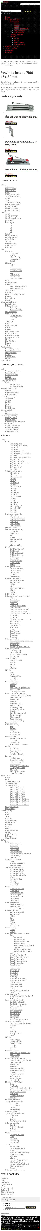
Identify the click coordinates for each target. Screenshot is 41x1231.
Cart (7, 1209)
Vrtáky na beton (19, 63)
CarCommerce (19, 33)
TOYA (16, 40)
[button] (6, 13)
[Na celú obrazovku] (4, 1213)
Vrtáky (10, 63)
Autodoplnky (14, 21)
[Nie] (21, 1229)
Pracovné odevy (19, 44)
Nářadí (9, 61)
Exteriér (16, 25)
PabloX (12, 1200)
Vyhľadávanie (26, 11)
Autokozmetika (19, 31)
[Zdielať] (6, 1213)
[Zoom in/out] (2, 1213)
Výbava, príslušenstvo (21, 29)
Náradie (12, 36)
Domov (7, 17)
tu (38, 1227)
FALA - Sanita (19, 42)
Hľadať (7, 1205)
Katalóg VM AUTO (12, 46)
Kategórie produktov (12, 19)
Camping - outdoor (16, 34)
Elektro (16, 27)
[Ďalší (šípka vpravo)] (4, 1215)
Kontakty (8, 52)
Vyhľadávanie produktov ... (10, 4)
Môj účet (8, 1203)
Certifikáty (9, 50)
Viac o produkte (11, 123)
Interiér (16, 23)
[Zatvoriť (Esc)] (8, 1213)
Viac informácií (14, 1229)
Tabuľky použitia (11, 48)
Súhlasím (5, 1229)
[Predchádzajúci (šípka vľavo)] (2, 1215)
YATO (16, 38)
